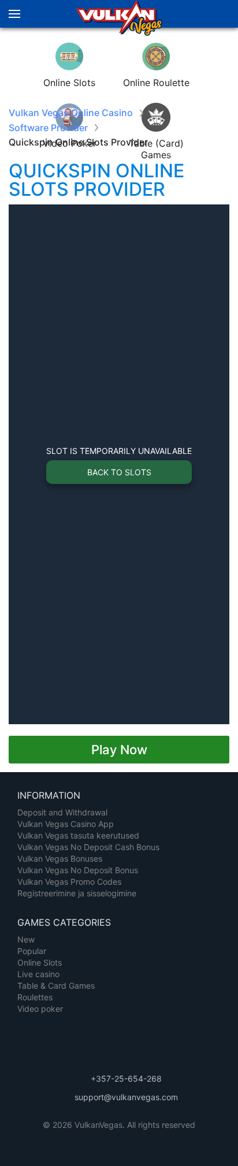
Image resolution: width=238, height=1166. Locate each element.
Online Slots (39, 962)
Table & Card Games (56, 985)
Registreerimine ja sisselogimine (76, 893)
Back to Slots (119, 472)
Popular (31, 951)
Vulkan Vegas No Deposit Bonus (77, 870)
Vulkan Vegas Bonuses (59, 858)
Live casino (38, 974)
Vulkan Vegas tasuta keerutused (78, 835)
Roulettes (35, 997)
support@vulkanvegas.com (126, 1097)
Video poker (40, 1009)
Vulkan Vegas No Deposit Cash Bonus (88, 847)
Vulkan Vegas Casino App (65, 824)
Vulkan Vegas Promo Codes (69, 881)
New (26, 939)
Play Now (119, 749)
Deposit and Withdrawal (62, 812)
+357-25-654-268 (126, 1078)
